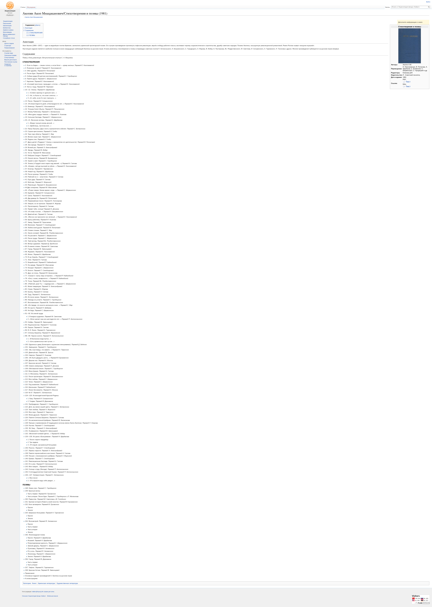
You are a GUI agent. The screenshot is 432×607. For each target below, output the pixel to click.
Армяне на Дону (8, 30)
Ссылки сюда (8, 53)
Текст (408, 82)
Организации (7, 25)
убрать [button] (37, 25)
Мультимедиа (7, 32)
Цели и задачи (9, 43)
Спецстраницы (9, 57)
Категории (27, 583)
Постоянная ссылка (10, 62)
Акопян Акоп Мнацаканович (34, 17)
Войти (428, 2)
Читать (387, 7)
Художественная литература (67, 583)
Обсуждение (31, 7)
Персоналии (7, 23)
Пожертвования (9, 48)
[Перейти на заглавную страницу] (10, 9)
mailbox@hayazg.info (38, 591)
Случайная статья (9, 38)
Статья (23, 7)
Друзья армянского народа (9, 35)
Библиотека (7, 28)
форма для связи (49, 591)
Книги (34, 583)
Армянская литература (46, 583)
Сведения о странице (8, 65)
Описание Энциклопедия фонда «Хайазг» (34, 596)
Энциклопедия (7, 21)
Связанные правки (10, 55)
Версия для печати (10, 60)
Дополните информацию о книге (410, 22)
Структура (7, 45)
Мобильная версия (52, 596)
